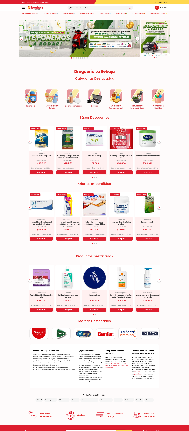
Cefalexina (129, 409)
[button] (71, 66)
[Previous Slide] (21, 47)
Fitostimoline (63, 409)
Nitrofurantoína (106, 409)
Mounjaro (118, 409)
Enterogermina (50, 409)
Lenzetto (139, 409)
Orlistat (39, 409)
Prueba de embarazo (89, 409)
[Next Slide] (137, 47)
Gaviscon (149, 409)
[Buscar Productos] (130, 7)
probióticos (138, 381)
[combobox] (100, 8)
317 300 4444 (115, 372)
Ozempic (75, 409)
